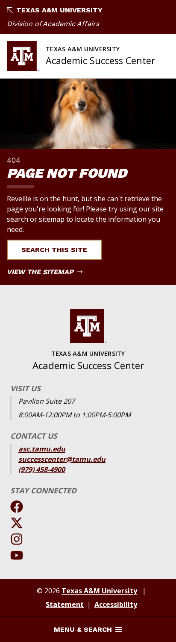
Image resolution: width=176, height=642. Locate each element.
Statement (65, 604)
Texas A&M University (59, 10)
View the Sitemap (41, 272)
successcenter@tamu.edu (62, 459)
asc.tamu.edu (41, 449)
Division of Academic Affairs (53, 24)
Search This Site (54, 250)
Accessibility (115, 604)
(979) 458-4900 (41, 469)
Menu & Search (83, 629)
